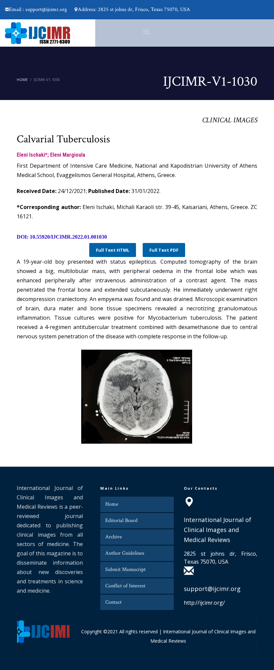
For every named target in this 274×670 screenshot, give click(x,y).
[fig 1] (137, 396)
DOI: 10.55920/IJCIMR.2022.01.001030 (62, 237)
